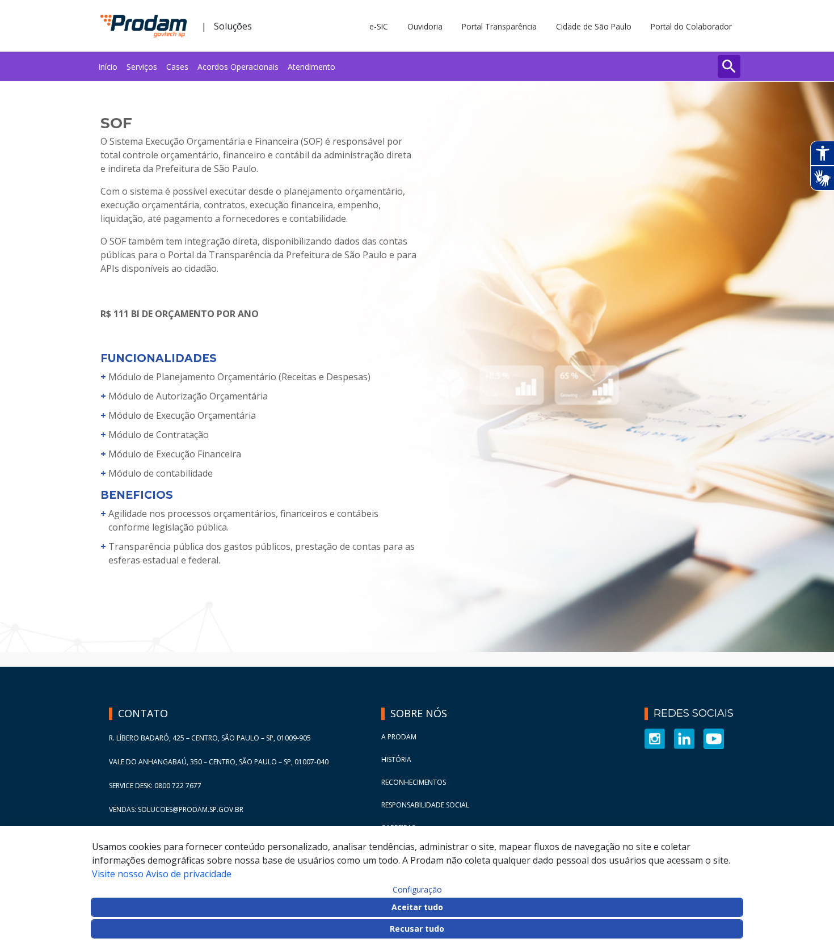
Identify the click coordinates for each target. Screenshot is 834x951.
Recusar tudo (417, 928)
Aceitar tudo (417, 907)
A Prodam (398, 737)
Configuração (417, 889)
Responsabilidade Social (425, 805)
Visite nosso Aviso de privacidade (161, 874)
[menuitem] (108, 66)
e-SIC (378, 26)
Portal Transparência (499, 26)
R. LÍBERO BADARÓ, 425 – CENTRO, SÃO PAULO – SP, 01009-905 (210, 738)
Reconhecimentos (413, 782)
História (396, 759)
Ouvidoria (425, 26)
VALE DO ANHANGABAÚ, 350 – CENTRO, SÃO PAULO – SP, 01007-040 (218, 762)
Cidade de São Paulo (593, 26)
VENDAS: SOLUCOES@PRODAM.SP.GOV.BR (176, 809)
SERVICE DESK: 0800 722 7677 (155, 785)
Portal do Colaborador (691, 26)
